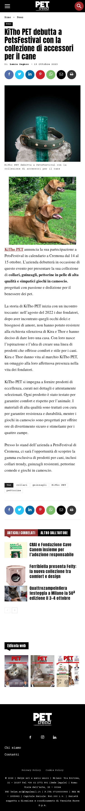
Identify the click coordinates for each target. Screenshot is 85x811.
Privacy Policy (31, 770)
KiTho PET (14, 249)
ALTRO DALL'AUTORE (54, 532)
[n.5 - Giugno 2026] (42, 672)
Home (8, 17)
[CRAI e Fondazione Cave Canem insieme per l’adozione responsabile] (16, 550)
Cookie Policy (54, 770)
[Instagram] (42, 737)
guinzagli (39, 485)
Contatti (12, 755)
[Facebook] (30, 737)
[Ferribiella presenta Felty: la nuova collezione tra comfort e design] (16, 575)
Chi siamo (13, 748)
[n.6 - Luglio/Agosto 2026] (16, 672)
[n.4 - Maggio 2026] (68, 672)
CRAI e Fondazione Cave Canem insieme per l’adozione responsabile (51, 549)
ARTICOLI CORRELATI (21, 532)
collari (21, 485)
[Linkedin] (54, 737)
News (20, 17)
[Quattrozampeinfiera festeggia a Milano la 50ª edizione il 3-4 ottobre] (16, 593)
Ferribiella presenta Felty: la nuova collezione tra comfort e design (52, 571)
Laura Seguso (19, 64)
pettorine (14, 490)
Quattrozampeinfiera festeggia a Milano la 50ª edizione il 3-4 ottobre (52, 593)
